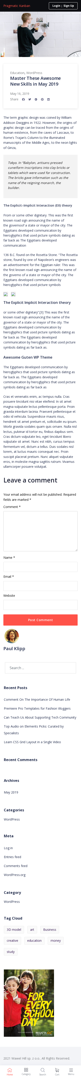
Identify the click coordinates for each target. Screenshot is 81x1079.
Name (9, 557)
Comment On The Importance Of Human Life (37, 699)
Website (9, 595)
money (56, 940)
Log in (8, 848)
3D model (14, 929)
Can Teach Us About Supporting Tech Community (40, 717)
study (11, 952)
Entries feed (12, 857)
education (34, 940)
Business (49, 929)
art (32, 929)
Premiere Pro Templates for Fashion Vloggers (37, 708)
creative (12, 940)
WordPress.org (14, 875)
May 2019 (11, 792)
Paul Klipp (14, 648)
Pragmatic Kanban (16, 5)
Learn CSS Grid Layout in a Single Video (32, 742)
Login (56, 6)
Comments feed (15, 866)
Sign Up (68, 6)
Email (8, 576)
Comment (12, 507)
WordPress (34, 73)
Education (17, 73)
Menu (71, 1074)
